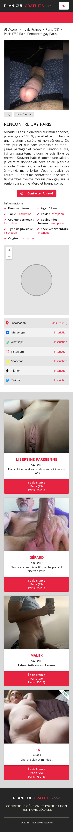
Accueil (13, 29)
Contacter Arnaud (40, 193)
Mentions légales (36, 810)
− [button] (9, 256)
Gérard (36, 557)
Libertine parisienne (36, 459)
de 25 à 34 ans (24, 114)
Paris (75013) (13, 34)
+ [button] (9, 250)
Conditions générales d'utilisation (36, 806)
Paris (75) (52, 29)
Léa (36, 749)
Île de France (32, 29)
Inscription (24, 214)
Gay (8, 114)
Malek (36, 655)
